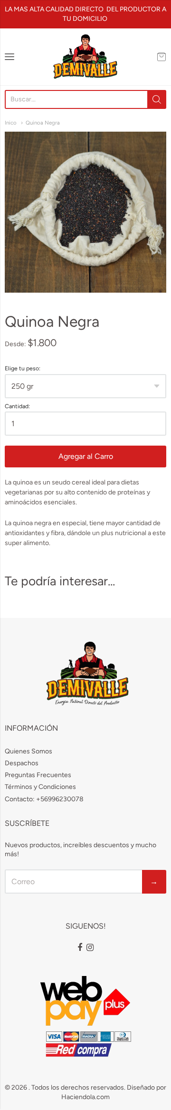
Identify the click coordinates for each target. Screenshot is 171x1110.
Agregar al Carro (85, 456)
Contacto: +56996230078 (44, 799)
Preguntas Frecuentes (38, 775)
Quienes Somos (28, 751)
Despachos (21, 763)
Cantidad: (17, 406)
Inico (11, 122)
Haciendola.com (85, 1097)
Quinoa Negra (43, 122)
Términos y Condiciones (40, 787)
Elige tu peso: (22, 368)
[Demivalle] (85, 57)
